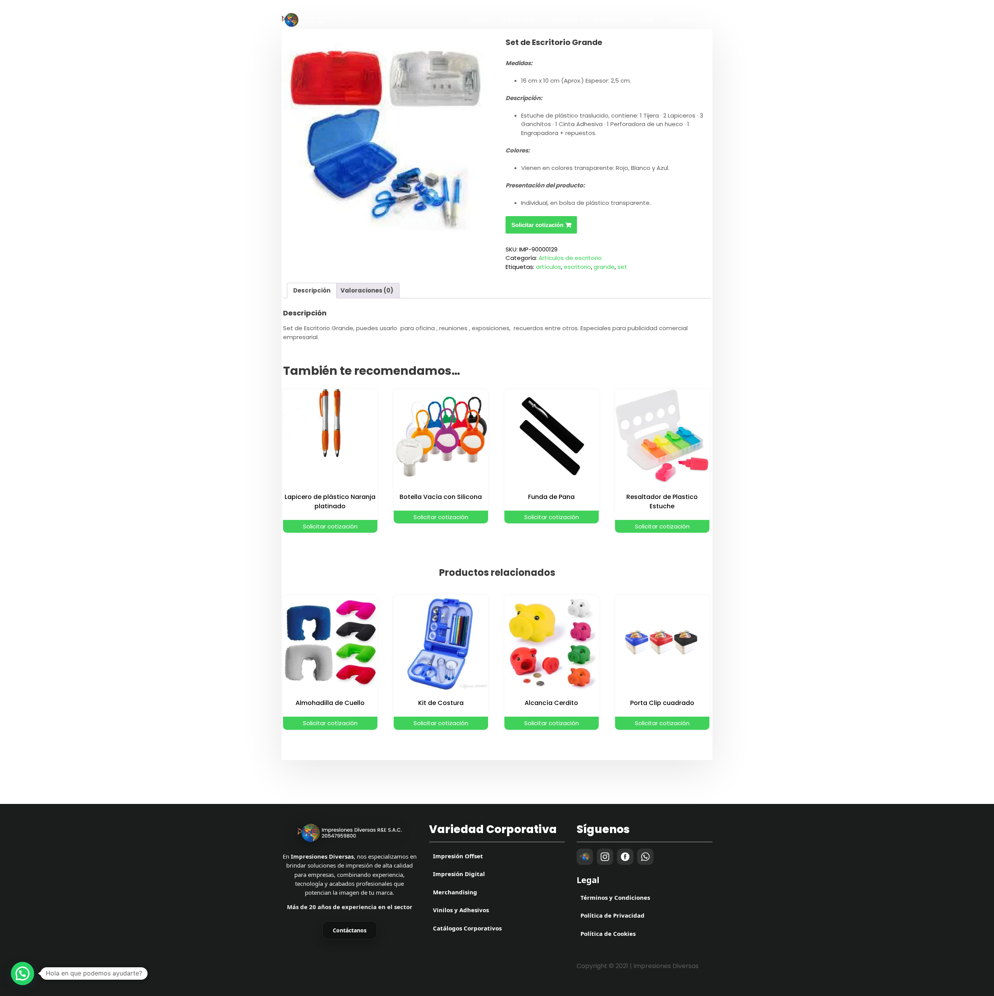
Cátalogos (518, 20)
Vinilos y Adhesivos (461, 910)
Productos (609, 20)
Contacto (684, 20)
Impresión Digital (459, 874)
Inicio (479, 20)
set (622, 267)
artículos (548, 267)
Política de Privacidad (612, 915)
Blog (646, 20)
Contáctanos (350, 930)
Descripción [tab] (311, 290)
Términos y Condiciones (615, 897)
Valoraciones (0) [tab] (367, 290)
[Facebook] (625, 857)
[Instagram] (605, 857)
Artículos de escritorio (570, 258)
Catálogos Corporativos (467, 928)
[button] (22, 973)
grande (604, 267)
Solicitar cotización (537, 225)
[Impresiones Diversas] (349, 832)
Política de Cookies (608, 933)
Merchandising (455, 892)
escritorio (577, 267)
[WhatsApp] (645, 857)
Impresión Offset (458, 856)
